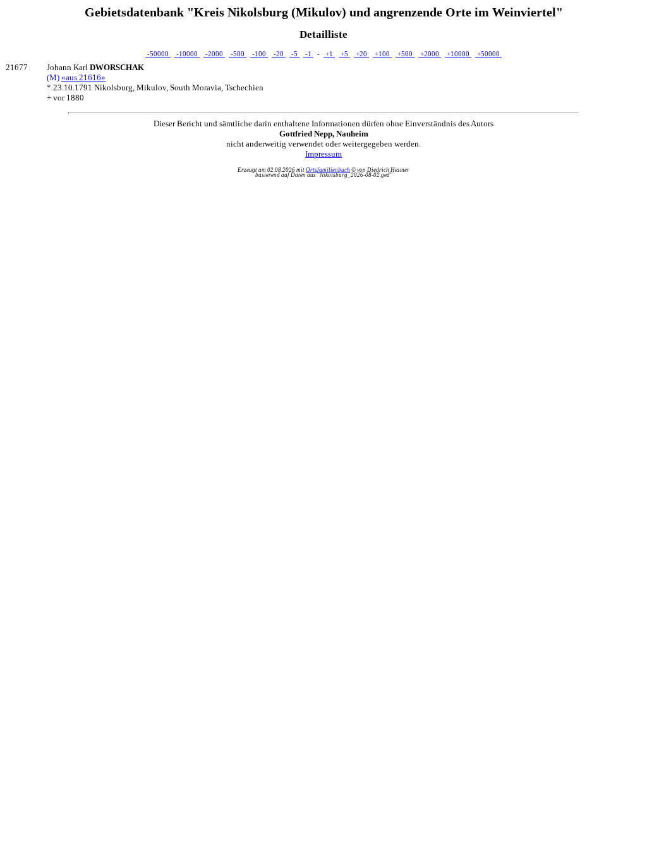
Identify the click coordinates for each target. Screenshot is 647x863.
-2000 (214, 53)
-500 (237, 53)
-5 (294, 53)
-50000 (158, 53)
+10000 (458, 53)
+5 (344, 53)
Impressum (323, 154)
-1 (308, 53)
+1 (329, 53)
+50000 (488, 53)
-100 (259, 53)
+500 (405, 53)
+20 (361, 53)
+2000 (429, 53)
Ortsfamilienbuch (328, 170)
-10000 (187, 53)
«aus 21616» (83, 77)
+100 (382, 53)
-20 (279, 53)
